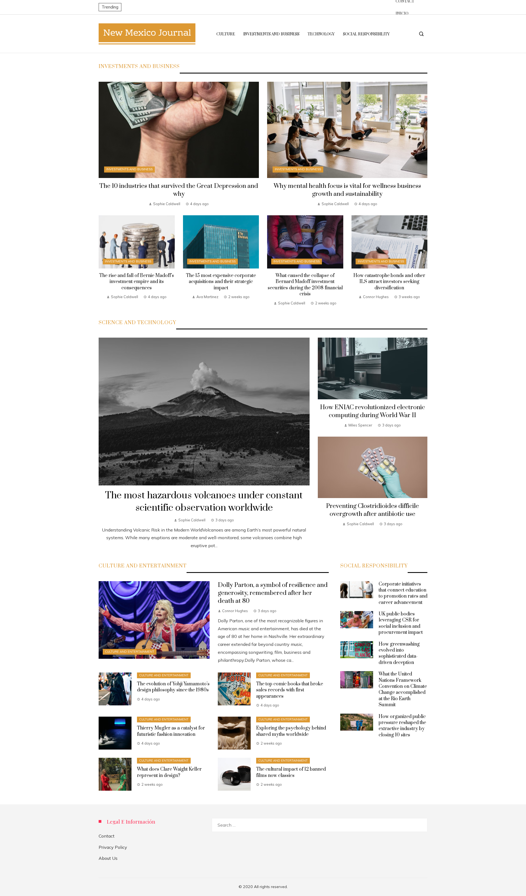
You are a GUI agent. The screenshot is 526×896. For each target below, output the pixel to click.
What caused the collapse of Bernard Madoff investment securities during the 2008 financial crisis (305, 285)
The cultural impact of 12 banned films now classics (291, 772)
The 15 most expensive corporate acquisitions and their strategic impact (221, 282)
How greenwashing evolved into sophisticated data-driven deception (399, 653)
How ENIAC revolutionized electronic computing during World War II (372, 411)
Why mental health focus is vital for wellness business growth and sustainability (347, 190)
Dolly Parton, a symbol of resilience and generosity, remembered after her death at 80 (273, 593)
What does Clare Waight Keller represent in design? (169, 772)
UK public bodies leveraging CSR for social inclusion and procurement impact (401, 623)
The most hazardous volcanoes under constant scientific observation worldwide (204, 502)
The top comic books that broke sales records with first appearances (289, 690)
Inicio (402, 13)
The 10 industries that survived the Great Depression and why (178, 190)
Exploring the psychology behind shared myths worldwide (291, 731)
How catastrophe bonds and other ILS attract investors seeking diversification (389, 282)
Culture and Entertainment (129, 652)
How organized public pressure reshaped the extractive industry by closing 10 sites (402, 726)
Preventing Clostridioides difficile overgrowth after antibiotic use (372, 510)
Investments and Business (129, 169)
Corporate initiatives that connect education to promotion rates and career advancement (403, 593)
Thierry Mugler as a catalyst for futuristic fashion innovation (171, 731)
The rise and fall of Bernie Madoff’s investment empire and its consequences (136, 282)
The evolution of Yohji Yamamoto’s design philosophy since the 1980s (173, 687)
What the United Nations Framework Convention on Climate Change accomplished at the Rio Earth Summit (403, 689)
